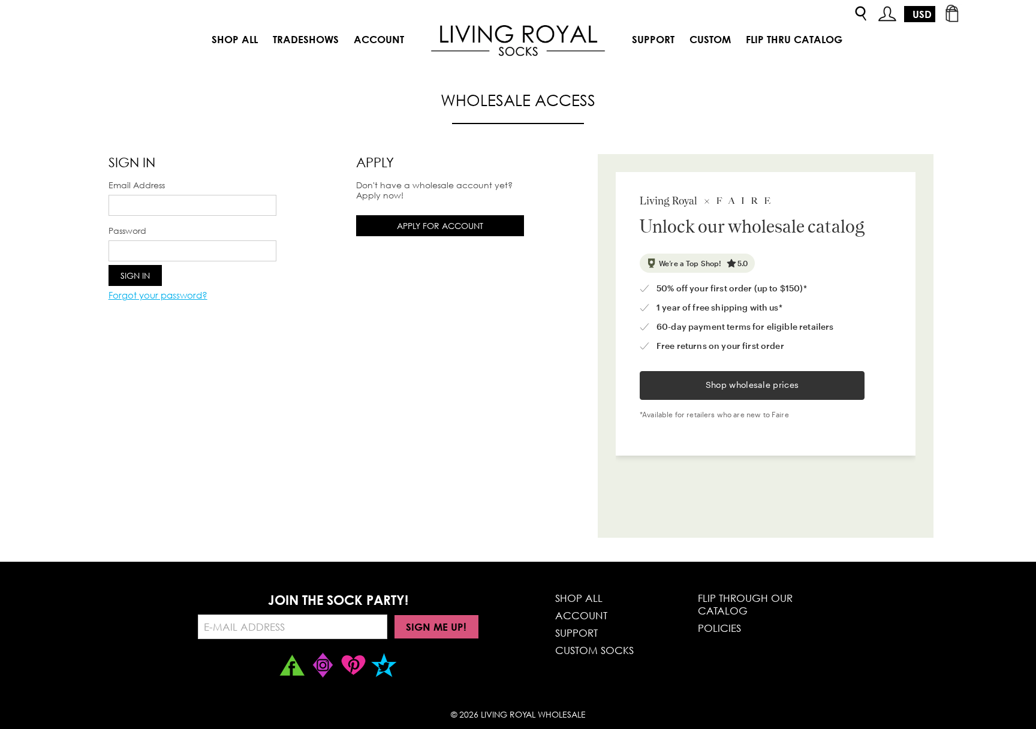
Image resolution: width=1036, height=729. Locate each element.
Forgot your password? (158, 295)
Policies (719, 628)
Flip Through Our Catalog (745, 604)
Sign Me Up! (436, 626)
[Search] (861, 14)
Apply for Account (440, 226)
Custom (710, 39)
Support (653, 39)
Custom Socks (594, 650)
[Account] (887, 14)
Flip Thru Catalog (794, 39)
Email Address (137, 185)
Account (379, 39)
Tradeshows (306, 39)
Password (127, 230)
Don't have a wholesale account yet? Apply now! (434, 190)
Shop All (235, 39)
